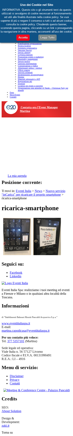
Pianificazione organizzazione (30, 43)
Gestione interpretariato (27, 63)
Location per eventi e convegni (30, 86)
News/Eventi (15, 95)
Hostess (21, 77)
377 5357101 (15, 341)
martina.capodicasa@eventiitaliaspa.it (25, 330)
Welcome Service (25, 50)
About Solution (11, 411)
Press (12, 92)
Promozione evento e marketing (31, 57)
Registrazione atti (25, 81)
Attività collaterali (25, 72)
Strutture (21, 83)
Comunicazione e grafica (28, 66)
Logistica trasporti (25, 55)
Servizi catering (24, 52)
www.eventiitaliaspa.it (16, 323)
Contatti (13, 97)
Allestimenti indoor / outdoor (30, 68)
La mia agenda (17, 175)
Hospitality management (28, 59)
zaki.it (5, 425)
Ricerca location (24, 46)
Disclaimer (17, 376)
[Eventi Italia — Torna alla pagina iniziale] (15, 283)
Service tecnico (24, 61)
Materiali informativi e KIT (29, 79)
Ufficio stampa (24, 70)
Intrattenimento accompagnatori (30, 75)
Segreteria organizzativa (27, 48)
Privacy (14, 379)
